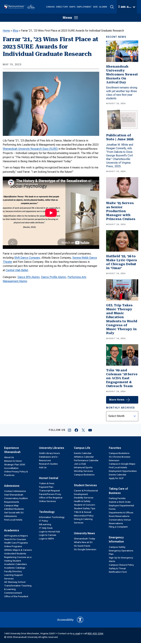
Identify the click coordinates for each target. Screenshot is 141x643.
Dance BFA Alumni (29, 277)
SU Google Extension (85, 549)
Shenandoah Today (84, 538)
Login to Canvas (47, 535)
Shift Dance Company (27, 257)
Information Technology (51, 517)
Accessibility (65, 619)
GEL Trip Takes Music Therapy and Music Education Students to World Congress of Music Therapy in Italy (121, 319)
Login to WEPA (46, 538)
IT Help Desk (46, 528)
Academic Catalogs (14, 567)
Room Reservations (119, 516)
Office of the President (16, 596)
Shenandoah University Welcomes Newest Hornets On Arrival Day (122, 74)
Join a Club (80, 463)
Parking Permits (117, 498)
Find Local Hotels (13, 519)
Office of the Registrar (51, 497)
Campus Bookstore (84, 474)
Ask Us (43, 467)
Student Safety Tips (84, 508)
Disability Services (83, 497)
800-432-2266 (95, 633)
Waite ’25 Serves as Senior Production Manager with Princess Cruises (120, 211)
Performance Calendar (86, 460)
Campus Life (82, 448)
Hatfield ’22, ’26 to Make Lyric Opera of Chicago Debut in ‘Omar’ (121, 262)
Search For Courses (15, 539)
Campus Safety (117, 547)
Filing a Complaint (118, 526)
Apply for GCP (116, 478)
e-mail (76, 633)
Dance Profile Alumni (53, 277)
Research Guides (48, 463)
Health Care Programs (16, 542)
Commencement (13, 592)
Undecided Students (15, 553)
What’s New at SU (83, 542)
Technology (47, 512)
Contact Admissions (15, 491)
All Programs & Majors (16, 535)
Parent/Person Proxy (50, 494)
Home (6, 30)
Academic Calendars (15, 564)
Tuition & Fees (46, 483)
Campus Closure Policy (121, 564)
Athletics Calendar (84, 456)
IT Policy (43, 520)
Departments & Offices (121, 512)
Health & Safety (82, 501)
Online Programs (13, 546)
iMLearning (45, 524)
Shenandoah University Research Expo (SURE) (30, 148)
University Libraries (51, 448)
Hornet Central (48, 478)
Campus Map (11, 505)
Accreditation (11, 468)
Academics (11, 530)
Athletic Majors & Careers (18, 549)
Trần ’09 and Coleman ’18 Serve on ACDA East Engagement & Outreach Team (122, 378)
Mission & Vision (13, 460)
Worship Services (83, 471)
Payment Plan (46, 487)
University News (84, 533)
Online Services (47, 501)
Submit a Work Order (120, 501)
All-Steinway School (14, 582)
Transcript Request (49, 490)
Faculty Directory (13, 571)
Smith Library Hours (49, 453)
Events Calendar (82, 453)
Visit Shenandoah (13, 494)
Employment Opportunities (123, 471)
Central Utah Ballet (17, 270)
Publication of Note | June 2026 (119, 137)
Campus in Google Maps (122, 463)
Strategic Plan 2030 (14, 464)
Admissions (11, 485)
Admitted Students (14, 509)
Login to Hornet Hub (49, 531)
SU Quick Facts (82, 545)
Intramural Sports (83, 467)
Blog (15, 30)
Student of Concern (84, 504)
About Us (9, 457)
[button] (111, 7)
